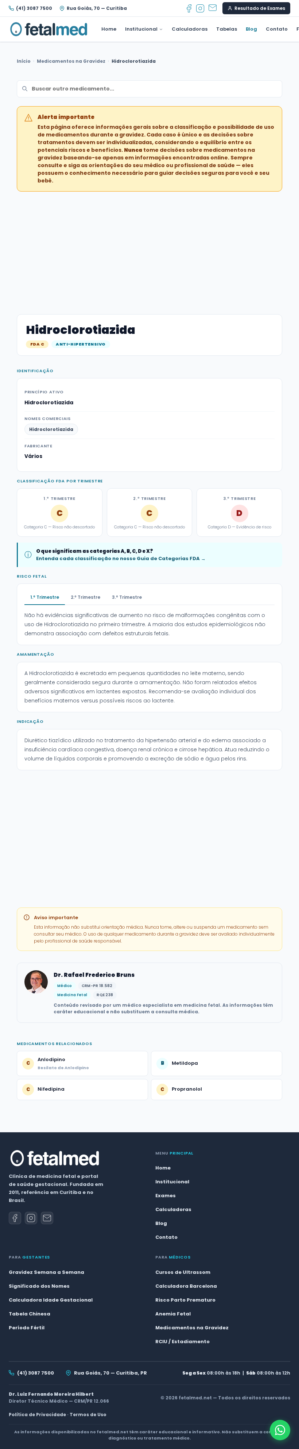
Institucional (141, 29)
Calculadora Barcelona (186, 1286)
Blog (251, 29)
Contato (277, 29)
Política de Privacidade (37, 1414)
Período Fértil (26, 1327)
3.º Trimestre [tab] (127, 597)
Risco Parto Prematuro (185, 1299)
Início (24, 61)
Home (108, 29)
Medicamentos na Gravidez (71, 61)
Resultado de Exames (259, 8)
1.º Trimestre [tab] (44, 597)
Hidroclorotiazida (51, 429)
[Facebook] (189, 8)
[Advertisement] (149, 248)
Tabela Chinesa (29, 1313)
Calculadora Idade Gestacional (51, 1299)
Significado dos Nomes (39, 1286)
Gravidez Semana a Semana (46, 1272)
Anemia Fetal (173, 1313)
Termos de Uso (88, 1414)
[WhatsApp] (280, 1430)
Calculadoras (189, 29)
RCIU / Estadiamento (182, 1341)
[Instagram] (200, 8)
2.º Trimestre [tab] (85, 597)
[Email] (213, 8)
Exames (165, 1195)
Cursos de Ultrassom (182, 1272)
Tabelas (226, 29)
